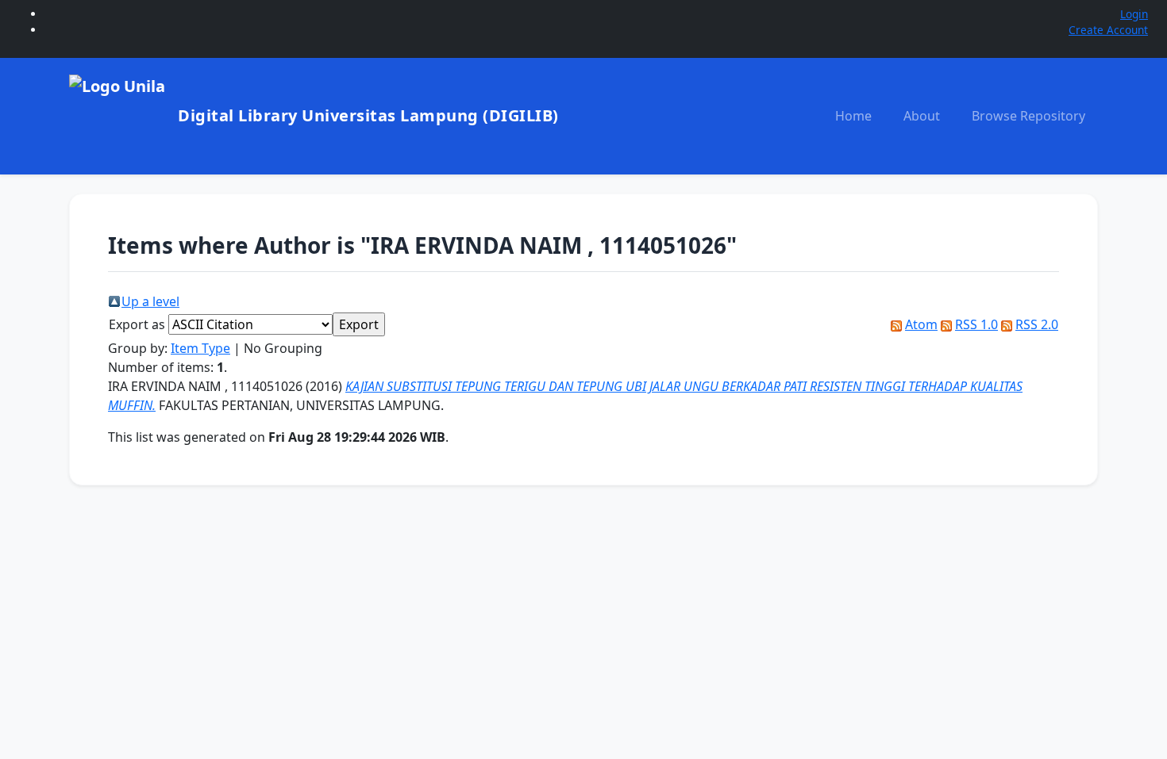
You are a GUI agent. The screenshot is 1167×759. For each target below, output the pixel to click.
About (921, 116)
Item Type (200, 348)
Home (853, 116)
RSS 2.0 (1036, 324)
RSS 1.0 (976, 324)
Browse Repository (1028, 116)
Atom (921, 324)
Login (1134, 13)
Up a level (150, 301)
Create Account (1108, 29)
